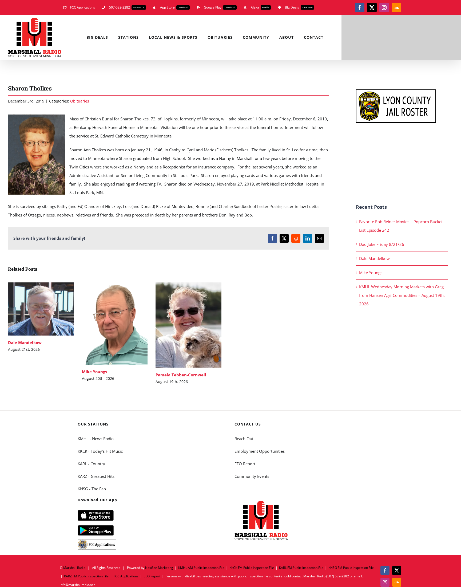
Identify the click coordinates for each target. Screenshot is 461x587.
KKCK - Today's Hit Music (100, 451)
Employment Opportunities (260, 451)
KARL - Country (91, 463)
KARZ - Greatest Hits (96, 476)
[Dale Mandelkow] (41, 309)
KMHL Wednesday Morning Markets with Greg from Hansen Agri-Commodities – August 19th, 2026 (402, 295)
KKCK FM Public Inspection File (251, 567)
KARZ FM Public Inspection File (86, 576)
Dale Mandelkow (33, 309)
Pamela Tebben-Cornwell (181, 325)
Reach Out (244, 438)
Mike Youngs (107, 324)
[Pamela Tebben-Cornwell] (188, 325)
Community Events (252, 476)
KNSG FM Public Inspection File (351, 567)
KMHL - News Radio (96, 438)
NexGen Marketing (159, 567)
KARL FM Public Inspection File (301, 567)
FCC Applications (126, 576)
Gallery (49, 309)
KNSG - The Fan (92, 488)
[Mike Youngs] (115, 323)
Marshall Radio (74, 567)
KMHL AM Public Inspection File (201, 567)
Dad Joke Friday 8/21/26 (381, 244)
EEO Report (245, 463)
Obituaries (79, 101)
